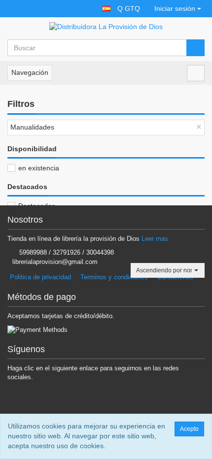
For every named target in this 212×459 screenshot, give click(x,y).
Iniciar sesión (174, 8)
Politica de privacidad (40, 277)
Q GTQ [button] (128, 8)
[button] (106, 8)
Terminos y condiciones (114, 277)
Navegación (29, 72)
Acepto (189, 429)
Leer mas (154, 238)
